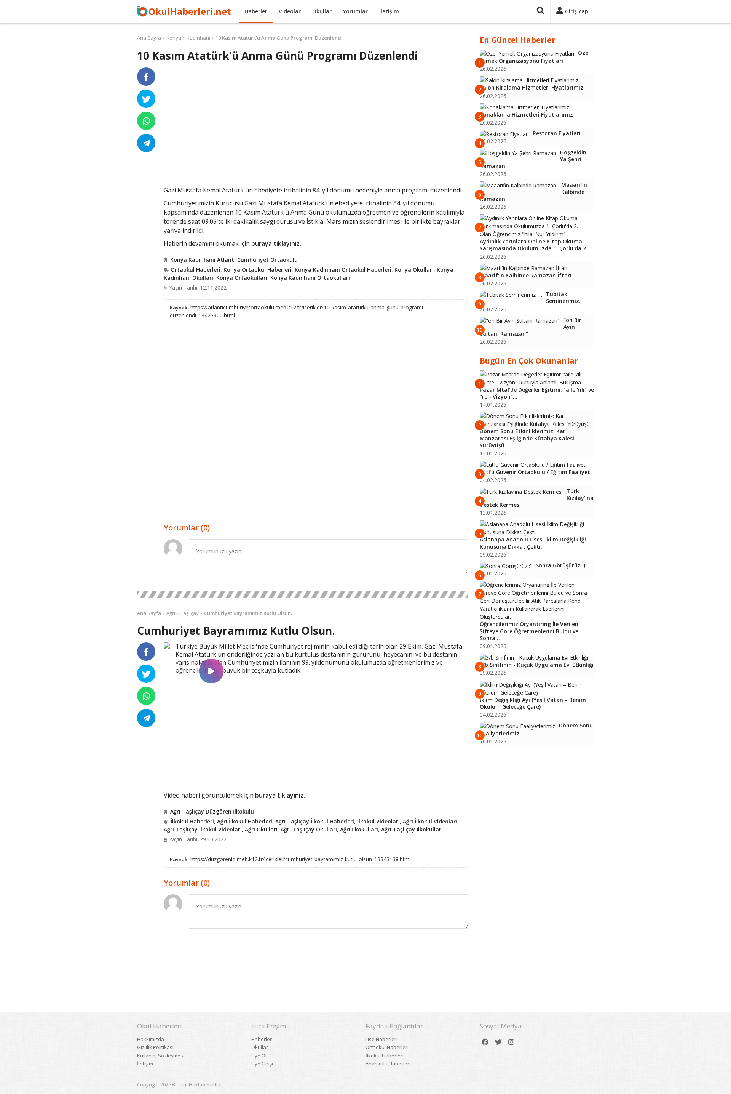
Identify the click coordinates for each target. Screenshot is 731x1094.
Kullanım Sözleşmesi (160, 1055)
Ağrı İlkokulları (359, 829)
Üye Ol (259, 1055)
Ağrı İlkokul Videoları (430, 821)
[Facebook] (485, 1042)
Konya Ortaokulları (241, 277)
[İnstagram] (511, 1042)
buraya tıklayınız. (276, 243)
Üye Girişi (262, 1063)
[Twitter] (498, 1042)
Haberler (255, 11)
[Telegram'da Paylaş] (146, 143)
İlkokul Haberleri (192, 821)
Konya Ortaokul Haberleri (257, 269)
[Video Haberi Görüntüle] (167, 645)
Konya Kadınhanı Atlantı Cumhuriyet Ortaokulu (234, 259)
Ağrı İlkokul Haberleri (244, 821)
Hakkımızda (150, 1039)
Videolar (290, 11)
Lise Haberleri (381, 1039)
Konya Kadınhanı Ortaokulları (310, 277)
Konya (173, 37)
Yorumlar (355, 11)
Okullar (322, 11)
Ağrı (170, 613)
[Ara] (540, 11)
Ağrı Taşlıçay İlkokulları (412, 829)
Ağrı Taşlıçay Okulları (309, 829)
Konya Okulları (414, 269)
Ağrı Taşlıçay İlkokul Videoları (203, 829)
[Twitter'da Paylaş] (146, 99)
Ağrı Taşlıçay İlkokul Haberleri (314, 821)
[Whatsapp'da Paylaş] (146, 121)
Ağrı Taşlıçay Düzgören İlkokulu (212, 811)
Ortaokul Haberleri (195, 269)
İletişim (389, 11)
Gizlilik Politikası (155, 1047)
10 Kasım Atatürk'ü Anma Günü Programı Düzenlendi (279, 37)
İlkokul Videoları (378, 821)
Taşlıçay (189, 613)
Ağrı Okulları (261, 829)
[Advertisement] (316, 126)
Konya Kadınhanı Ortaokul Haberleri (343, 269)
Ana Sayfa (149, 37)
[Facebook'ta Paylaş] (146, 76)
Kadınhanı (198, 37)
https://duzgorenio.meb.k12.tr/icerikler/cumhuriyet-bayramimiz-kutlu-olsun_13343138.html (300, 859)
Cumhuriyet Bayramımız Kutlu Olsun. (248, 613)
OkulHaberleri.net (189, 11)
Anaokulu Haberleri (388, 1063)
